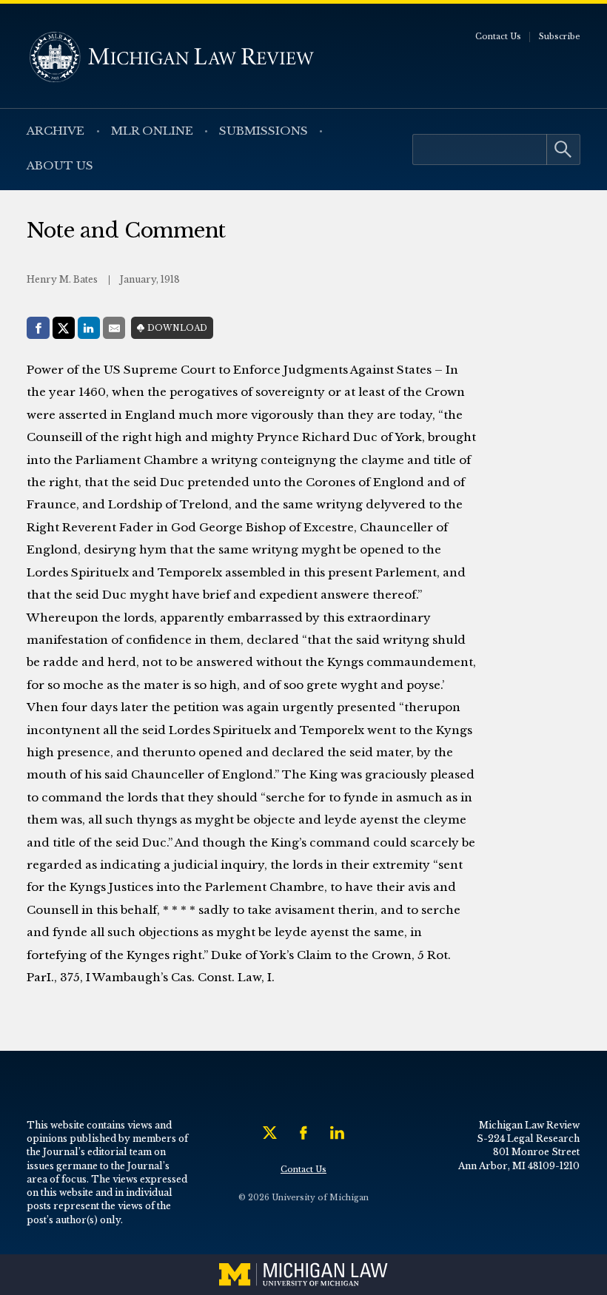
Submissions (263, 131)
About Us (60, 165)
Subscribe (559, 36)
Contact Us (498, 36)
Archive (55, 131)
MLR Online (152, 131)
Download (177, 328)
